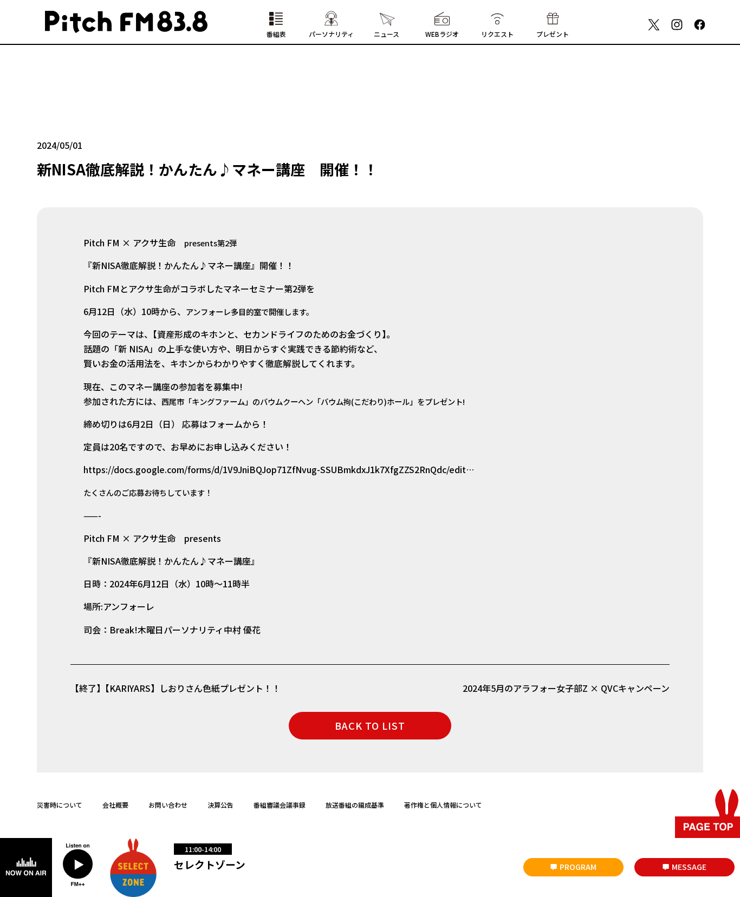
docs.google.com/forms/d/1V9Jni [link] (278, 469)
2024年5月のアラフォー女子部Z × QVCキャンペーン (566, 688)
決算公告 (220, 804)
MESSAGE (689, 866)
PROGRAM (578, 866)
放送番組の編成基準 (355, 804)
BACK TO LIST (370, 725)
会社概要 (115, 804)
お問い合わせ (167, 804)
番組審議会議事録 (280, 804)
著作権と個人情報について (443, 804)
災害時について (59, 804)
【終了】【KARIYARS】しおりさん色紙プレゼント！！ (179, 688)
